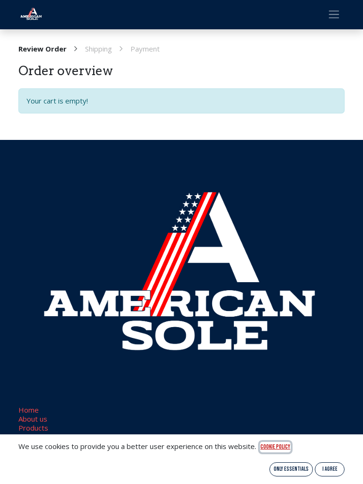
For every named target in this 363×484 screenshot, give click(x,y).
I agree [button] (329, 469)
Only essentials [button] (291, 469)
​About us (32, 419)
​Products (33, 427)
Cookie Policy (275, 446)
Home (28, 410)
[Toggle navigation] (334, 15)
